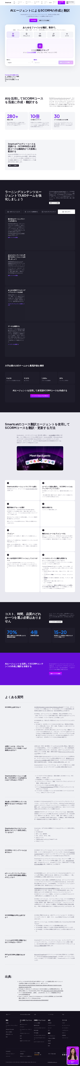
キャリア (50, 1027)
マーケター (22, 1026)
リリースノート (65, 1037)
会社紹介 (50, 1022)
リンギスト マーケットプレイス (12, 1026)
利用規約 (22, 1053)
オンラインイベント (66, 1025)
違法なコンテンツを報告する (26, 1056)
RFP (49, 1030)
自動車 (49, 1043)
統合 (7, 1036)
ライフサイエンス (51, 1035)
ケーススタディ (65, 1027)
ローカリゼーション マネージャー (26, 1030)
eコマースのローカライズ (39, 1041)
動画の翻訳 (36, 1030)
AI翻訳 (7, 1022)
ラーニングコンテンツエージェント (62, 98)
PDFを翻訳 (36, 1032)
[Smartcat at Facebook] (62, 1054)
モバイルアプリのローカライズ (39, 1038)
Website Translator (10, 1029)
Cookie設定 (8, 1051)
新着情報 (64, 1035)
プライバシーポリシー (10, 1053)
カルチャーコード (51, 1025)
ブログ (63, 1022)
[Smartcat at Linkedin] (64, 1054)
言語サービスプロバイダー (25, 1040)
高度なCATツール (9, 1034)
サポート (64, 1032)
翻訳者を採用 (36, 1025)
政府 (21, 1035)
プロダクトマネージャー (25, 1033)
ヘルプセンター (65, 1030)
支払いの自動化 (9, 1031)
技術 (49, 1045)
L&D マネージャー (23, 1024)
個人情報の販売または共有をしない (52, 1062)
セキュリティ (22, 1051)
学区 (21, 1038)
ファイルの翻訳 (37, 1022)
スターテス (8, 1056)
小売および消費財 (51, 1038)
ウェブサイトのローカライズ (39, 1035)
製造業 (49, 1040)
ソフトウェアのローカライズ (39, 1027)
